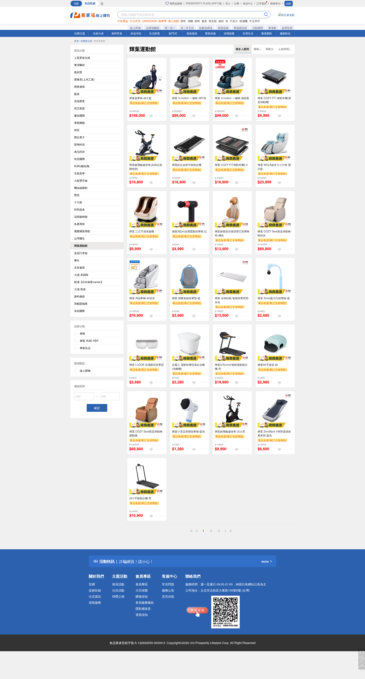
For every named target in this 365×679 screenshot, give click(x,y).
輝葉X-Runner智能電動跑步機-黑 (231, 367)
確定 (97, 408)
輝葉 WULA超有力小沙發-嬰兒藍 (274, 167)
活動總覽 (257, 28)
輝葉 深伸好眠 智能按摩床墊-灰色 (232, 300)
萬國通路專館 (82, 231)
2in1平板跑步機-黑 (140, 498)
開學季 (163, 21)
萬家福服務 (175, 3)
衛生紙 (213, 21)
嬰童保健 (210, 33)
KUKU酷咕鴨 (81, 166)
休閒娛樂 (229, 33)
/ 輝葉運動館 (99, 40)
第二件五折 (187, 28)
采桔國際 (79, 311)
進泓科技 (79, 151)
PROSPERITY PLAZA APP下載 (204, 3)
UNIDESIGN (149, 21)
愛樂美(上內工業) (84, 79)
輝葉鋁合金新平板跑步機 (186, 165)
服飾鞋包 (285, 33)
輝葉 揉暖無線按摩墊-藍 (186, 298)
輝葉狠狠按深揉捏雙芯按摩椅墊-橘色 (232, 233)
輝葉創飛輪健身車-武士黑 (230, 431)
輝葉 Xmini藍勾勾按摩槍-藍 (274, 298)
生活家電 (154, 33)
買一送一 (170, 28)
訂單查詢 (262, 3)
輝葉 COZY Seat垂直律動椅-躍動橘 (146, 433)
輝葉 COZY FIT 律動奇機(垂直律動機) (274, 100)
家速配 (272, 28)
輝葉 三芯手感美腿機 (141, 231)
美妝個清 (191, 33)
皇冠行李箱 (80, 253)
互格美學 (79, 173)
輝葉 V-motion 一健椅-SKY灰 (189, 98)
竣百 (76, 130)
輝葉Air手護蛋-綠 (268, 365)
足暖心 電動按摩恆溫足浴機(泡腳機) (188, 367)
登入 (227, 3)
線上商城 (135, 28)
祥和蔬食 (79, 209)
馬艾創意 (79, 108)
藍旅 (76, 94)
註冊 (236, 3)
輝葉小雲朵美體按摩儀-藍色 (188, 431)
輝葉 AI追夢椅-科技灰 (142, 298)
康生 (76, 260)
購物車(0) (275, 3)
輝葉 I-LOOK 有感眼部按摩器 (146, 365)
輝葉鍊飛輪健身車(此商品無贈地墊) (145, 167)
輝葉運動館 (80, 245)
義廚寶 (78, 72)
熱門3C (173, 33)
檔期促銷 (223, 28)
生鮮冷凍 (98, 33)
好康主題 (79, 33)
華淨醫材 (79, 65)
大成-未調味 (81, 275)
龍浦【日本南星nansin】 (88, 282)
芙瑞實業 (79, 101)
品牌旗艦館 (152, 28)
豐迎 (76, 195)
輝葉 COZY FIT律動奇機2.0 (231, 165)
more (265, 561)
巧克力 (234, 21)
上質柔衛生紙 (82, 58)
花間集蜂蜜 (80, 217)
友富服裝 (79, 267)
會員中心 (248, 3)
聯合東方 (79, 137)
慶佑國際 (79, 115)
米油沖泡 (135, 33)
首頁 (76, 40)
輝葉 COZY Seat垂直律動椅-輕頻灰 (275, 233)
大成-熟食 (80, 289)
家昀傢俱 (79, 296)
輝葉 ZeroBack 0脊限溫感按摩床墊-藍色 (274, 433)
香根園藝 (79, 123)
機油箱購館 (80, 188)
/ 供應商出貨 (85, 40)
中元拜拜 (135, 21)
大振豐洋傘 (80, 180)
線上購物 (85, 370)
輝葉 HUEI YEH (89, 341)
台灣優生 (79, 238)
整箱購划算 (240, 28)
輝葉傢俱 (79, 86)
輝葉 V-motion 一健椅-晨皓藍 (232, 98)
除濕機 (244, 21)
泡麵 (190, 21)
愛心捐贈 (173, 21)
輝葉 (82, 333)
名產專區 (79, 224)
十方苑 (78, 202)
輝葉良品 (85, 348)
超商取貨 (287, 28)
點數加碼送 (206, 28)
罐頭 (221, 21)
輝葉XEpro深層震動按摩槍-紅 (189, 231)
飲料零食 (117, 33)
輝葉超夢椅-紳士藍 (140, 98)
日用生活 (248, 33)
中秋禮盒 (122, 21)
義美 (204, 21)
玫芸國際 (79, 159)
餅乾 (183, 21)
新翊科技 (79, 144)
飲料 (197, 21)
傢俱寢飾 (266, 33)
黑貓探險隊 (80, 303)
